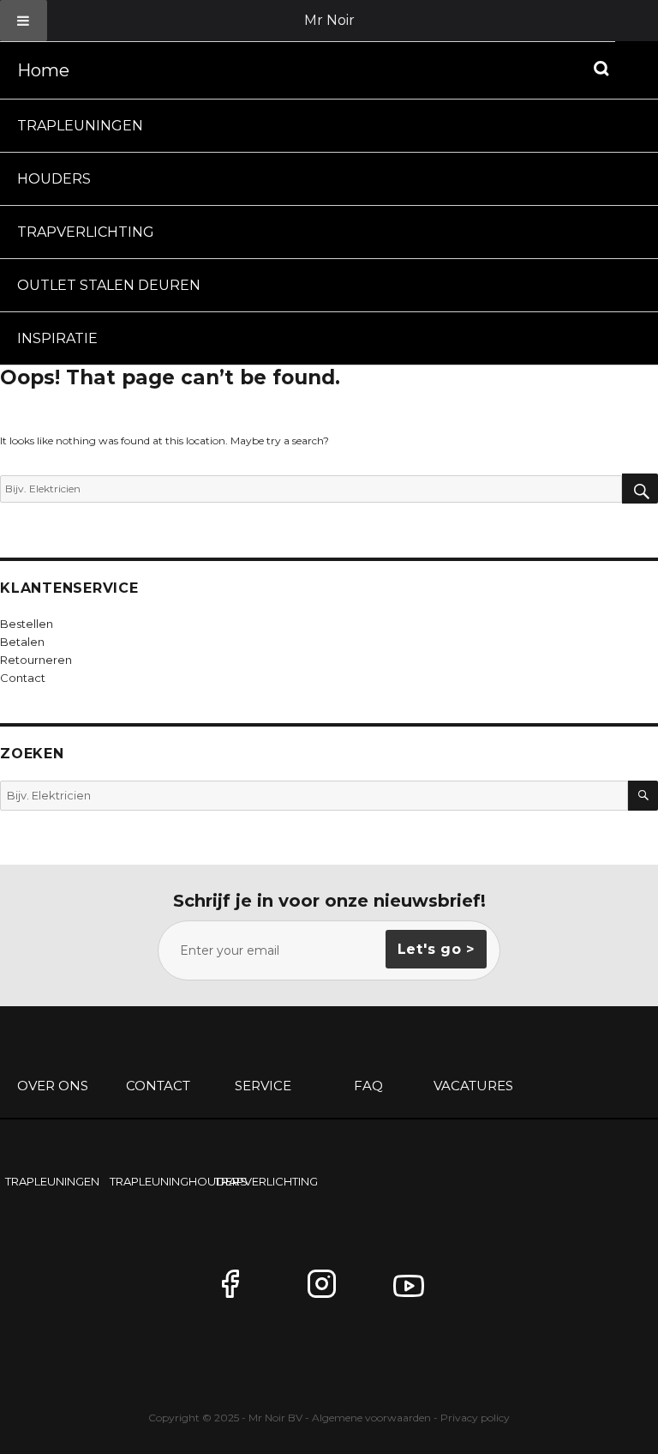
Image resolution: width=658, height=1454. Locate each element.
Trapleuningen (80, 126)
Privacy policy (475, 1417)
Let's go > (437, 949)
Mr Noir (329, 20)
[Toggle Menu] (23, 20)
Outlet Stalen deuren (108, 285)
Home (43, 70)
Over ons (52, 1085)
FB (243, 1291)
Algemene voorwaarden (371, 1417)
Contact (158, 1085)
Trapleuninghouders (160, 1181)
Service (263, 1085)
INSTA (329, 1291)
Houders (54, 179)
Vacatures (473, 1085)
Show (601, 68)
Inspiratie (57, 338)
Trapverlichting (85, 232)
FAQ (368, 1085)
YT (414, 1291)
